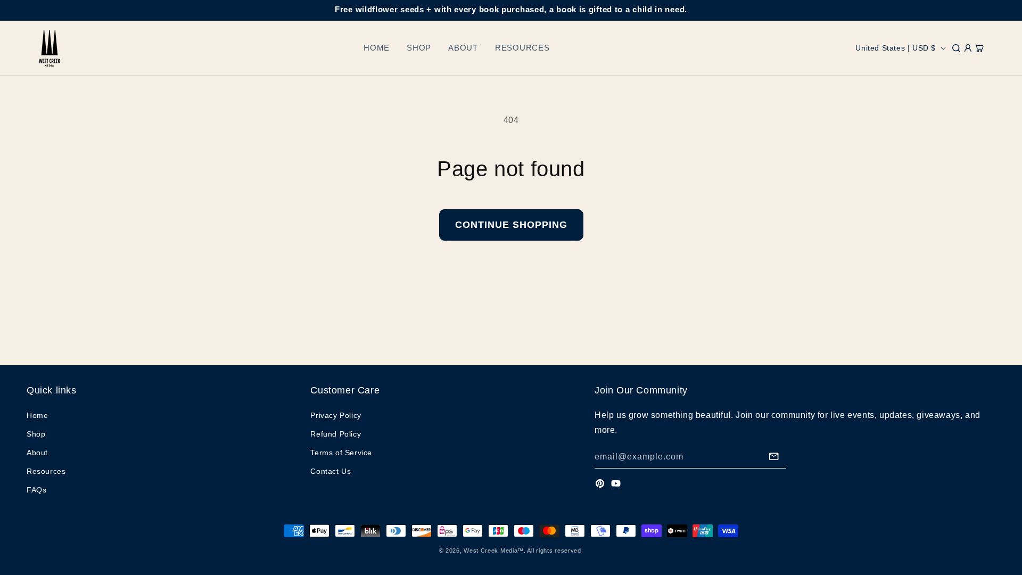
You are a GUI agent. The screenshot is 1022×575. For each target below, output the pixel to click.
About (37, 452)
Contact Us (330, 471)
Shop (36, 434)
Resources (46, 471)
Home (37, 415)
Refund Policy (335, 434)
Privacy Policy (335, 415)
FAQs (36, 490)
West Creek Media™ (494, 550)
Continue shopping (511, 224)
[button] (956, 48)
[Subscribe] (774, 457)
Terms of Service (341, 452)
